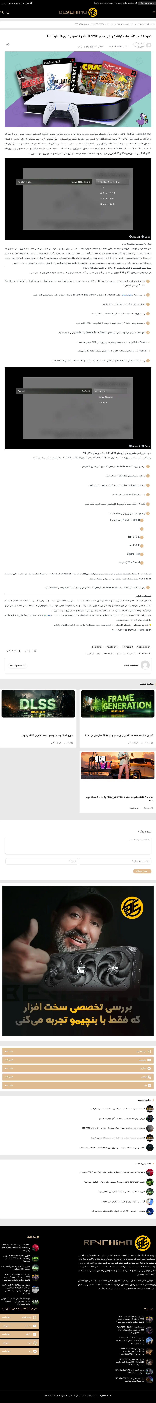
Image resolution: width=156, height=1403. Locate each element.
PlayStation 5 (112, 647)
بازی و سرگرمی (83, 46)
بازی (118, 653)
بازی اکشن (108, 653)
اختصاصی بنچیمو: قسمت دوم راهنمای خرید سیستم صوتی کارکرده (117, 1109)
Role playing (97, 647)
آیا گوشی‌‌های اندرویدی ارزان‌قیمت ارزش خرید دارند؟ (123, 1201)
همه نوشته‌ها (16, 666)
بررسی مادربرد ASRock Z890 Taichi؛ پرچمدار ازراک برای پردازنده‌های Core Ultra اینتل (132, 1351)
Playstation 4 (127, 647)
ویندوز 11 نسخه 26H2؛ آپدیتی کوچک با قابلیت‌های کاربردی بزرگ (111, 3)
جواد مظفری (132, 743)
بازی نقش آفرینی (93, 653)
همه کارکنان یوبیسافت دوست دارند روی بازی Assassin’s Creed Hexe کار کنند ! (112, 1147)
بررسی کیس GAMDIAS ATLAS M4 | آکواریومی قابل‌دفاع (122, 1118)
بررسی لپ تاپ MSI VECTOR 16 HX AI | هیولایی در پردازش (129, 1379)
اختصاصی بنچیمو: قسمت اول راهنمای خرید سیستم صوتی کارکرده (118, 1138)
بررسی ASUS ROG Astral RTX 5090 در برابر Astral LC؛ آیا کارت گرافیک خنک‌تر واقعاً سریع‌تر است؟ (16, 1277)
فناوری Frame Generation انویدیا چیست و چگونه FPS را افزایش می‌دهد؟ (119, 735)
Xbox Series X (144, 653)
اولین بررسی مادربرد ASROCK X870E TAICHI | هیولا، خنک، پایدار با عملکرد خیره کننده (130, 1362)
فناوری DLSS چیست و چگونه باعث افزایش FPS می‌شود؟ (47, 735)
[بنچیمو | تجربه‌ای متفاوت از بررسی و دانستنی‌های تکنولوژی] (78, 12)
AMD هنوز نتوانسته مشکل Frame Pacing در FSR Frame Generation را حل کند (112, 1172)
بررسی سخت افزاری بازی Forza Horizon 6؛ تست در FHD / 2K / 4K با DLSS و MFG (130, 1341)
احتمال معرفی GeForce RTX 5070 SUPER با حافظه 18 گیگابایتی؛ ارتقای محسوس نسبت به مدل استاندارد (16, 1289)
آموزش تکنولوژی (142, 24)
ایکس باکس (129, 653)
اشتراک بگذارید (11, 651)
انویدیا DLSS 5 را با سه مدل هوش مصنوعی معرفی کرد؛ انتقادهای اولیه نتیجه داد (15, 1301)
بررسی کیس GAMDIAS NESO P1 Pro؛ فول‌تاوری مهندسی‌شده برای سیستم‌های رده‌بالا (130, 1330)
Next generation (143, 647)
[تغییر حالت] (7, 12)
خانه (152, 24)
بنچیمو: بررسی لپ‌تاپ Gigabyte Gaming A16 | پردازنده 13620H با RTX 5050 (113, 1128)
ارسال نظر (29, 651)
